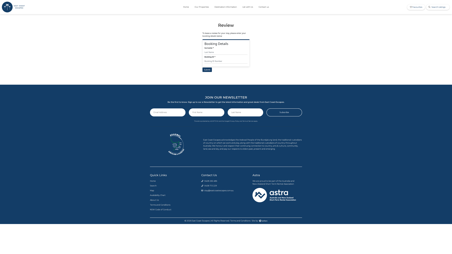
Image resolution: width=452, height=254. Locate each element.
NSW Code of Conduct (160, 209)
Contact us (264, 7)
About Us (154, 200)
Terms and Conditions (160, 205)
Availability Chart (157, 195)
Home (186, 7)
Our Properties (202, 7)
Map (152, 190)
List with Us (247, 7)
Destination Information (225, 7)
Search (153, 186)
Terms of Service (248, 121)
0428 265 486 (210, 181)
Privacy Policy (235, 121)
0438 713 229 (210, 186)
